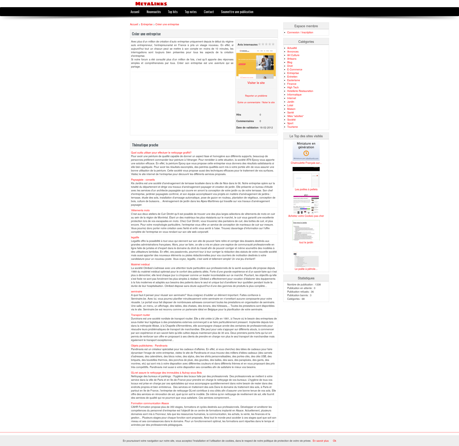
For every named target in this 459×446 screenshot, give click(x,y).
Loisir (290, 105)
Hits (238, 114)
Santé (290, 112)
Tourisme (292, 126)
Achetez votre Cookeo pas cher (306, 216)
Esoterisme (293, 80)
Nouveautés (154, 11)
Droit (290, 66)
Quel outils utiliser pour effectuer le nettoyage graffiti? (161, 152)
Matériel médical (140, 264)
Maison (291, 109)
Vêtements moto (140, 210)
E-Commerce (294, 69)
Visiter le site (256, 82)
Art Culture (293, 55)
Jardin (290, 101)
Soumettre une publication (237, 11)
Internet (291, 98)
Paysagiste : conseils (143, 179)
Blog (289, 62)
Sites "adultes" (295, 116)
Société (291, 119)
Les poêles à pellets (306, 189)
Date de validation (247, 127)
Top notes (191, 11)
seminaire (136, 291)
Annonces (293, 51)
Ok (334, 440)
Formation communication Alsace (150, 403)
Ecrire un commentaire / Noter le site (256, 102)
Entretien (292, 76)
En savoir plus (321, 440)
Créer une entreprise (167, 24)
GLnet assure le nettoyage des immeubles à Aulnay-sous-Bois (166, 372)
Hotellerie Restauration (300, 91)
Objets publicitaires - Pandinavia (149, 345)
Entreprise (147, 24)
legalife (135, 237)
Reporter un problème (256, 95)
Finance (291, 83)
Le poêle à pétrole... (306, 269)
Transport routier (140, 315)
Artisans (291, 58)
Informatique (294, 94)
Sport (290, 123)
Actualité (292, 48)
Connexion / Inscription (300, 32)
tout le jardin (306, 242)
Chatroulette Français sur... (306, 162)
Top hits (173, 11)
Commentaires (245, 121)
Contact (209, 11)
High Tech (293, 87)
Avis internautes (248, 44)
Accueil (135, 11)
